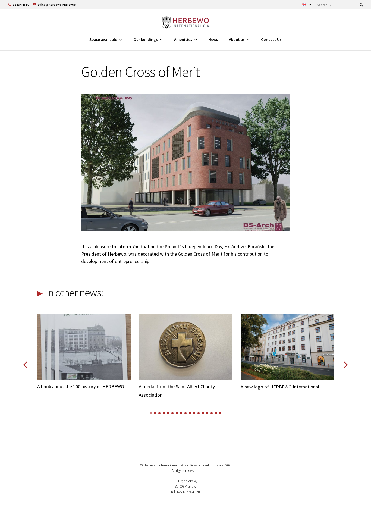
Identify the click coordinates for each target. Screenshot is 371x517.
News (213, 39)
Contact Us (271, 39)
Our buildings (145, 39)
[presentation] (25, 365)
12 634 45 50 (21, 4)
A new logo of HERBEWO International (178, 387)
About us (237, 39)
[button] (151, 413)
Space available (103, 39)
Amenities (183, 39)
